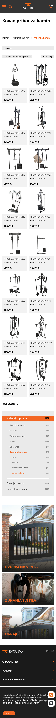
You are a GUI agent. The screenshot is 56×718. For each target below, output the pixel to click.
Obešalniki (14, 446)
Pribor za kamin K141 (14, 342)
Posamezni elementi (20, 468)
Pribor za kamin (11, 94)
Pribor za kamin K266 (14, 300)
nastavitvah (33, 703)
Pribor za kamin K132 (14, 384)
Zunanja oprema (15, 483)
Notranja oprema (17, 418)
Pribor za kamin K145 (41, 300)
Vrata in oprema (17, 436)
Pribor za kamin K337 (41, 216)
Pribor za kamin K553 (41, 90)
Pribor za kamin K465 (41, 132)
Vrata (14, 457)
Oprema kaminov (21, 37)
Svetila (12, 441)
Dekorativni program (17, 489)
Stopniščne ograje (17, 425)
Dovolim (9, 713)
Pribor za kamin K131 (41, 384)
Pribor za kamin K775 (14, 90)
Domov (5, 37)
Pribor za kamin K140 (41, 342)
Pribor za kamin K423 (41, 174)
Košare (15, 462)
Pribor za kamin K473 (14, 132)
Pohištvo (13, 430)
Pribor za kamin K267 (41, 258)
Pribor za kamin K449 (14, 174)
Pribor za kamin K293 (14, 258)
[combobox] (17, 56)
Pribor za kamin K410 (14, 216)
